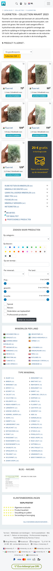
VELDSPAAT (11, 457)
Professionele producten (19, 219)
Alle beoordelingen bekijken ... (36, 522)
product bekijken (13, 96)
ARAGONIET (36, 388)
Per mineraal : (9, 270)
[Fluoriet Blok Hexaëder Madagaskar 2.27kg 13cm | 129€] (13, 152)
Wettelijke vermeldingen (20, 533)
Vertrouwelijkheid (38, 533)
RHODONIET (11, 437)
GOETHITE (36, 408)
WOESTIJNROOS (38, 457)
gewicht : (7, 288)
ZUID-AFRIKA (11, 364)
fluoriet (9, 88)
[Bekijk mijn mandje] (25, 3)
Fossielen (11, 199)
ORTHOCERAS (12, 431)
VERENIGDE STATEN (40, 360)
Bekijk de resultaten (26, 319)
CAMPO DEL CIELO (38, 394)
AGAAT (10, 378)
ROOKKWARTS (12, 441)
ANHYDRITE (36, 385)
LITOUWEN (36, 347)
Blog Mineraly (11, 541)
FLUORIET (36, 404)
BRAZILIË (11, 337)
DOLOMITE (11, 401)
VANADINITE (36, 454)
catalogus (8, 10)
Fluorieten (31, 10)
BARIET (35, 391)
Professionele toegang (39, 535)
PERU (34, 354)
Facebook (24, 541)
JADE (34, 414)
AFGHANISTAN (12, 334)
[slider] (5, 283)
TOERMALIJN (36, 451)
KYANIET (35, 421)
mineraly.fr (10, 548)
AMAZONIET (36, 378)
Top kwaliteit (12, 216)
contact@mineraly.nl (21, 544)
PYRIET (9, 434)
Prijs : (6, 280)
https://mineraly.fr (40, 544)
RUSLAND (36, 357)
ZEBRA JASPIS (12, 461)
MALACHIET (11, 427)
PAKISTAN (11, 357)
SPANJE (35, 341)
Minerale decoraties (16, 189)
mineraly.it (11, 552)
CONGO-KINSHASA (39, 337)
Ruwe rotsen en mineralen (19, 186)
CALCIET (10, 394)
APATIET (10, 388)
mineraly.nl (40, 552)
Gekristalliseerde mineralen (20, 192)
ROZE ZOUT (36, 441)
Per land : (32, 270)
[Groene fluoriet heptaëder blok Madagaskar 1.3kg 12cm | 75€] (13, 73)
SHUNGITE (11, 447)
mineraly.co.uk (26, 548)
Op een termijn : (10, 261)
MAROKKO (11, 351)
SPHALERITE (11, 451)
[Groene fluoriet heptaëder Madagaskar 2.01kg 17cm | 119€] (40, 113)
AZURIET (10, 391)
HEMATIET (36, 411)
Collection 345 (11, 56)
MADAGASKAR (38, 351)
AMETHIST (36, 381)
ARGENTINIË (37, 334)
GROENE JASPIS (12, 411)
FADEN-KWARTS (13, 404)
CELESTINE (11, 398)
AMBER (10, 381)
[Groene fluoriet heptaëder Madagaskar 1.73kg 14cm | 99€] (40, 73)
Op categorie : (9, 235)
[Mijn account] (21, 3)
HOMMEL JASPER (13, 414)
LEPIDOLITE (36, 424)
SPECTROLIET (37, 447)
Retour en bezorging (20, 535)
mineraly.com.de (43, 548)
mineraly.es (26, 552)
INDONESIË (11, 347)
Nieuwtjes (10, 213)
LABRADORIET (12, 424)
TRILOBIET (11, 454)
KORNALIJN (36, 418)
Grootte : (7, 296)
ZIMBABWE (36, 364)
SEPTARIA (35, 444)
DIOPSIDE (35, 398)
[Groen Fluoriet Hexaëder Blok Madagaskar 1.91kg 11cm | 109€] (13, 113)
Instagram (35, 541)
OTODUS (35, 431)
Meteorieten (12, 206)
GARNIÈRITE (11, 408)
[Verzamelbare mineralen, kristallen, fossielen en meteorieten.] (3, 3)
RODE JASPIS (37, 437)
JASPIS (10, 418)
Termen (6, 533)
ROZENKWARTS (13, 444)
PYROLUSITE (36, 434)
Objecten (11, 196)
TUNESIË (10, 360)
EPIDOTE (35, 401)
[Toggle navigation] (48, 3)
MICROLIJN (36, 427)
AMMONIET (11, 385)
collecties (19, 10)
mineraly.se (33, 555)
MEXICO (10, 354)
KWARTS (10, 421)
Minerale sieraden (15, 203)
